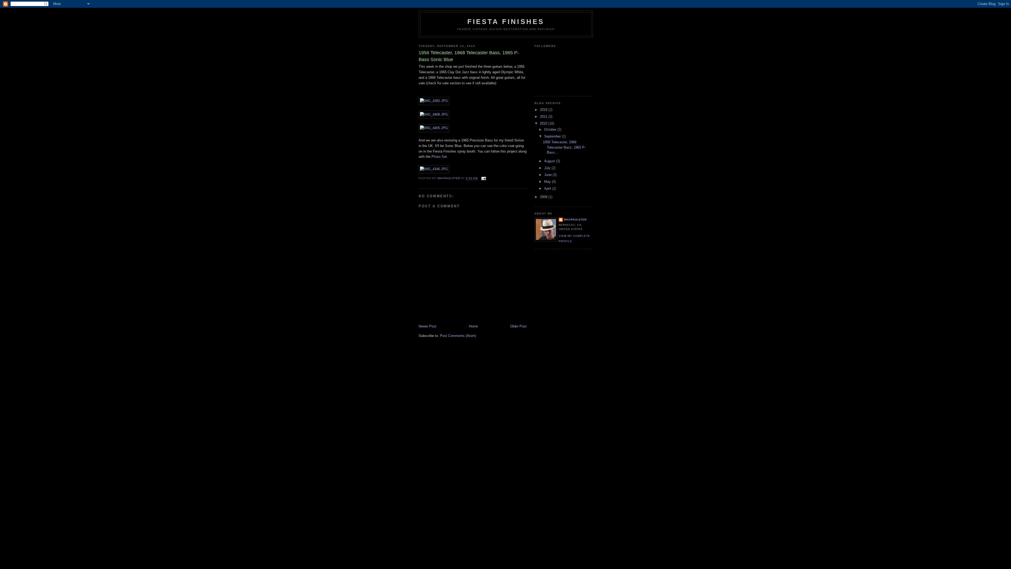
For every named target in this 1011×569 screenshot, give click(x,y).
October (550, 129)
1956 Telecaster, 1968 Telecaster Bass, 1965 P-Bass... (564, 147)
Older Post (518, 326)
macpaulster (575, 219)
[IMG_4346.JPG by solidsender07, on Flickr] (434, 169)
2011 (544, 117)
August (550, 161)
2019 (544, 110)
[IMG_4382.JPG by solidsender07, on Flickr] (434, 101)
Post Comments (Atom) (458, 336)
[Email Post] (483, 178)
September (553, 136)
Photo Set (438, 157)
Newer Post (427, 326)
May (548, 182)
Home (473, 326)
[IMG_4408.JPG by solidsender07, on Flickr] (434, 114)
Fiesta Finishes (505, 22)
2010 (544, 123)
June (548, 175)
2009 (544, 197)
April (548, 188)
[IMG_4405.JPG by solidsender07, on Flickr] (434, 128)
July (548, 168)
